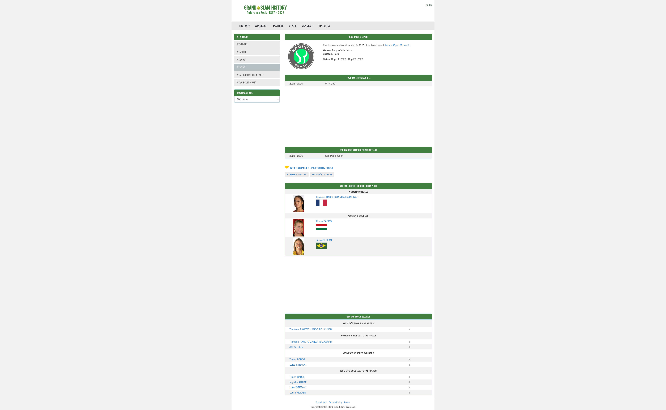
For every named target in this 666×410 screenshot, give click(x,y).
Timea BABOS (297, 359)
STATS (293, 25)
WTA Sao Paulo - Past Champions (311, 168)
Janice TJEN (296, 347)
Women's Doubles (322, 174)
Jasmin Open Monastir (397, 45)
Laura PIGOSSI (297, 392)
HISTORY (244, 25)
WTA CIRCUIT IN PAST (246, 82)
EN (427, 5)
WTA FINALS (242, 44)
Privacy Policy (335, 402)
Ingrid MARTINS (298, 382)
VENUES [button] (307, 25)
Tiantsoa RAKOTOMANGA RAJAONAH (310, 329)
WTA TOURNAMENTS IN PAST (250, 75)
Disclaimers (321, 402)
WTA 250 (241, 67)
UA (430, 5)
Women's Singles (296, 174)
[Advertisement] (358, 11)
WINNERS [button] (260, 25)
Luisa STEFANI (297, 364)
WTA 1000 (241, 52)
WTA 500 (241, 59)
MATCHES (324, 25)
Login (347, 402)
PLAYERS (278, 25)
